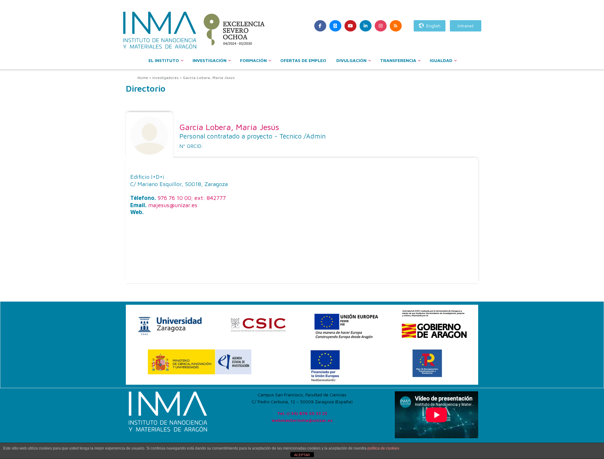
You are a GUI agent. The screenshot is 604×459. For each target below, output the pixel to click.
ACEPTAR (302, 455)
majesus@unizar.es (172, 205)
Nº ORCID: (191, 146)
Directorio (145, 88)
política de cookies (383, 448)
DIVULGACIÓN (351, 60)
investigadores (165, 77)
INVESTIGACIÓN (209, 60)
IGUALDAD (441, 60)
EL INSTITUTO (163, 60)
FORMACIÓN (253, 60)
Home (142, 77)
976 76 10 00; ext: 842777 (192, 198)
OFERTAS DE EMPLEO (303, 60)
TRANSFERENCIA (398, 60)
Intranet (465, 25)
